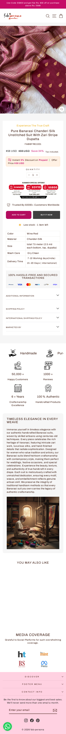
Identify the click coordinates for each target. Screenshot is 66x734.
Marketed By (13, 327)
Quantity (33, 169)
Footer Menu (32, 684)
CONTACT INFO (32, 692)
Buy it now (47, 215)
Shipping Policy (15, 309)
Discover (32, 677)
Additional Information (20, 296)
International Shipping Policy (24, 318)
